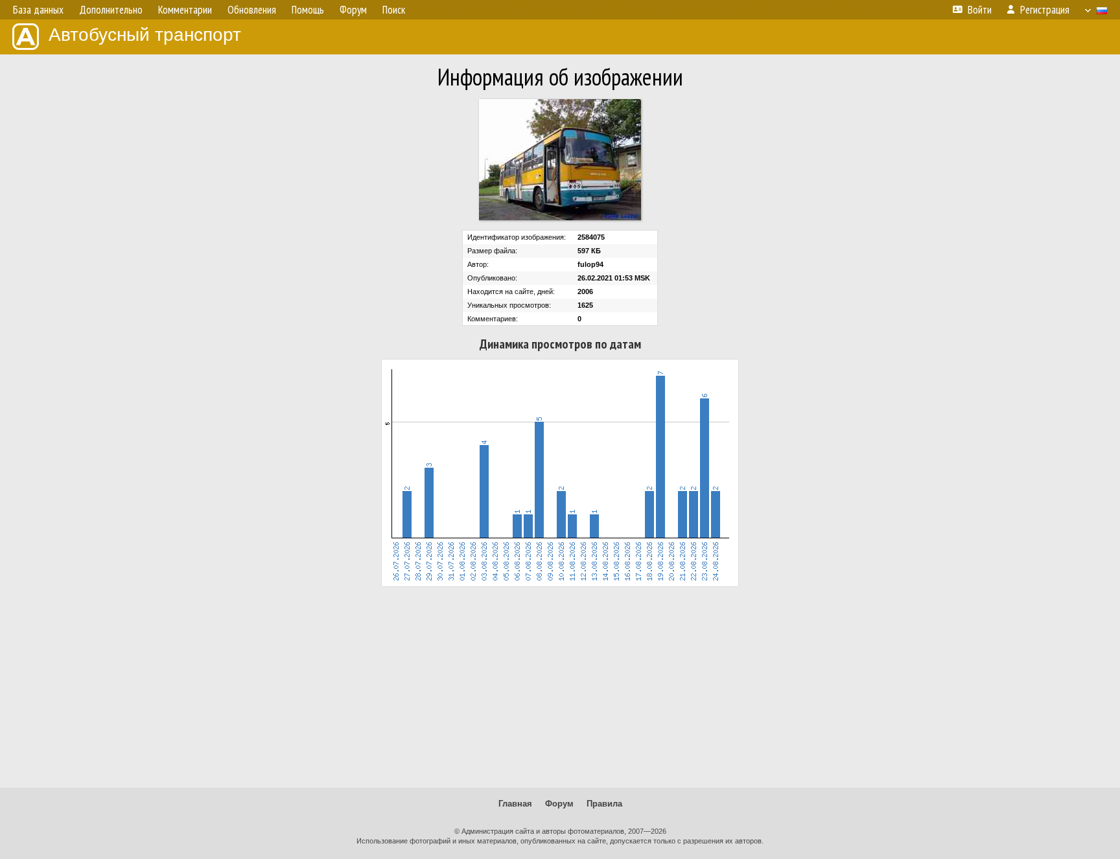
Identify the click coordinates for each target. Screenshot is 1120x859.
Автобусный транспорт (145, 35)
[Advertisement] (560, 687)
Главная (515, 803)
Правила (604, 803)
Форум (559, 803)
